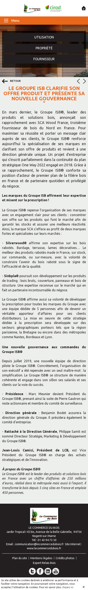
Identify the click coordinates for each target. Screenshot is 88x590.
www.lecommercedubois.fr (44, 548)
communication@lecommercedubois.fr (39, 544)
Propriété (44, 48)
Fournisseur (44, 59)
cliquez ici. (68, 587)
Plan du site (19, 558)
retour (15, 81)
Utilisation (44, 37)
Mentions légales (41, 558)
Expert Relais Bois (44, 562)
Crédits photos (65, 558)
